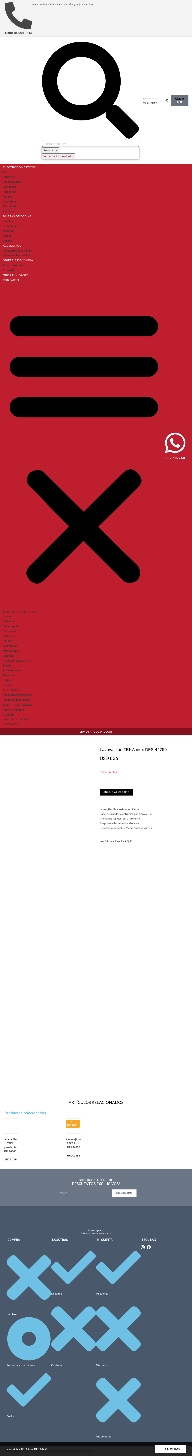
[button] (84, 445)
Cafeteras (9, 177)
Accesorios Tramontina (17, 250)
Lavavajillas (10, 201)
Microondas (10, 206)
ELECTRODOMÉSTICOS (19, 167)
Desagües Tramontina (16, 255)
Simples (8, 221)
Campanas (9, 186)
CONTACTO (11, 280)
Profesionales (11, 226)
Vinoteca (8, 211)
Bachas (7, 240)
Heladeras (9, 191)
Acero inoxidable (13, 265)
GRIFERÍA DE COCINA (18, 260)
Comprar (172, 1449)
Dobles (7, 235)
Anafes (7, 172)
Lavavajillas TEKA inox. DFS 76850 (73, 1143)
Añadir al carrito (117, 792)
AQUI (128, 841)
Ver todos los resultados (59, 156)
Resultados (50, 150)
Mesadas (8, 230)
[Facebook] (149, 1247)
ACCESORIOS (12, 245)
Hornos (7, 196)
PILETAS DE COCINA (17, 216)
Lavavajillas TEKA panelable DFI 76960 (10, 1145)
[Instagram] (143, 1247)
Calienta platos (12, 181)
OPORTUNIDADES (15, 275)
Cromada (8, 270)
